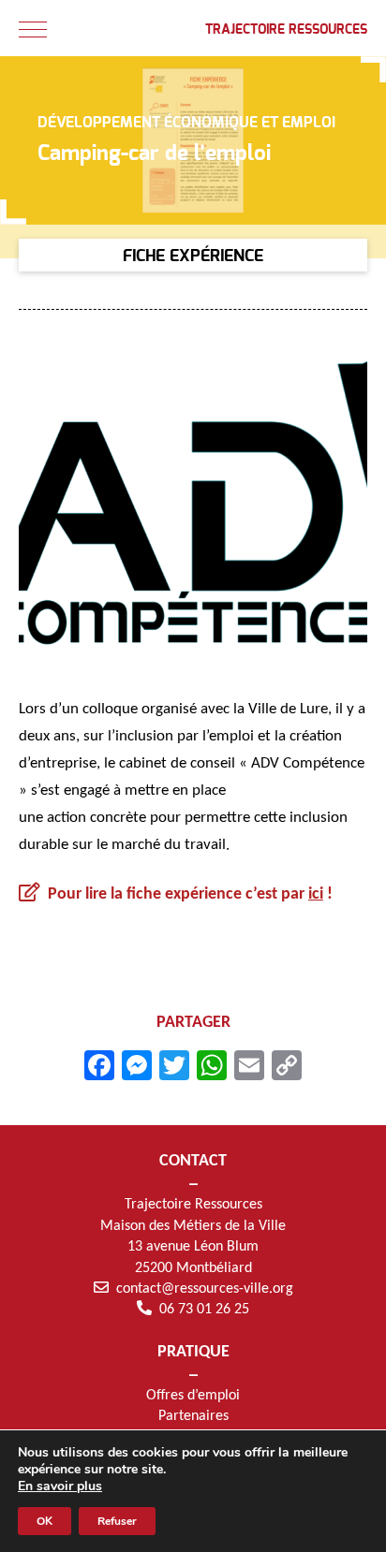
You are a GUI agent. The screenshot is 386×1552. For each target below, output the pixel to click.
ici (315, 894)
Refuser (117, 1521)
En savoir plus (60, 1486)
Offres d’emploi (193, 1395)
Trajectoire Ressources (286, 30)
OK (44, 1521)
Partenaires (193, 1416)
